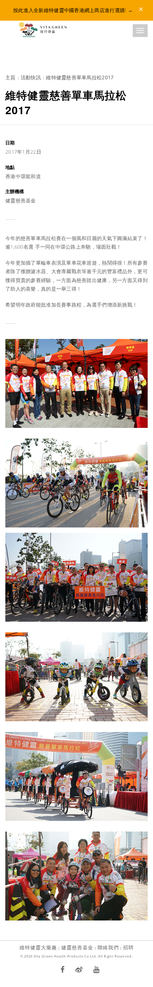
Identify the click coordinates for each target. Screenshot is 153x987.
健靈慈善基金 (77, 947)
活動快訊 (31, 77)
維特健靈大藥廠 (38, 947)
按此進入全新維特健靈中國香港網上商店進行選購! (73, 10)
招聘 (128, 947)
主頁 (10, 77)
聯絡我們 (108, 947)
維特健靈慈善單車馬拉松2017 (80, 77)
